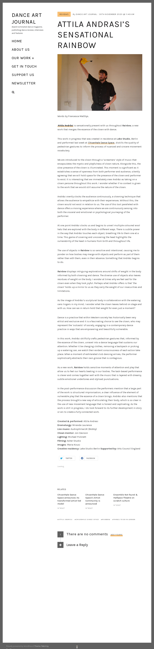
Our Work (21, 58)
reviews (64, 14)
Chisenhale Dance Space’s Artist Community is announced (94, 499)
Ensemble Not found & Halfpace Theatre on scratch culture (125, 497)
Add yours (116, 534)
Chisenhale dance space (87, 519)
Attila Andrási (65, 125)
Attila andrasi (65, 519)
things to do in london (124, 519)
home (17, 41)
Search (13, 92)
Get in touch (24, 66)
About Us (21, 49)
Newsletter (24, 83)
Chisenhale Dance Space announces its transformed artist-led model (69, 499)
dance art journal (86, 14)
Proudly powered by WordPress (19, 646)
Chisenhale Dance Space (101, 142)
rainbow (106, 519)
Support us (23, 75)
